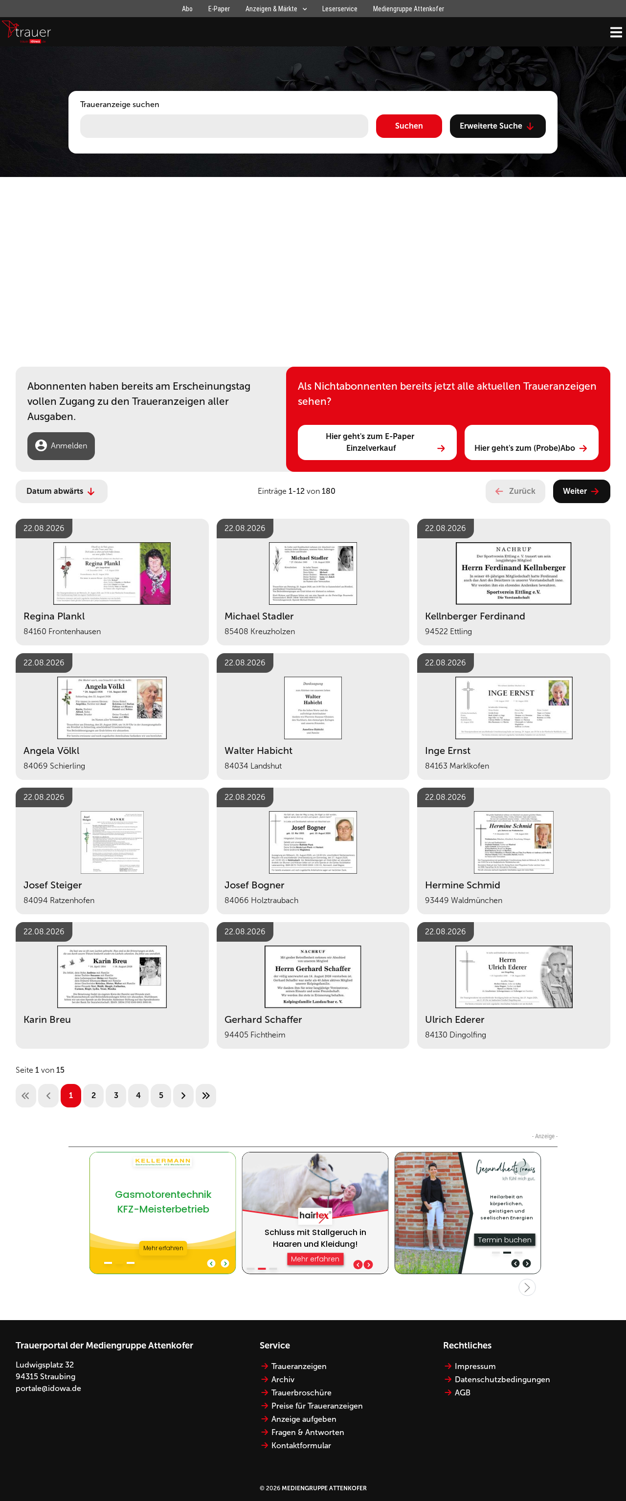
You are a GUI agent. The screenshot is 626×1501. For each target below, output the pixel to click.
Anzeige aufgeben (303, 1419)
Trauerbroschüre (301, 1393)
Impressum (475, 1366)
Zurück (522, 491)
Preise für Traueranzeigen (317, 1406)
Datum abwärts (54, 491)
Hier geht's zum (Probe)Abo (524, 448)
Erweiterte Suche (491, 126)
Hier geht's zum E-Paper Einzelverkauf (371, 442)
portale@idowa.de (48, 1388)
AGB (462, 1393)
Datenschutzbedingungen (502, 1379)
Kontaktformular (301, 1445)
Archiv (282, 1379)
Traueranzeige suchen (119, 104)
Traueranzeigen (299, 1366)
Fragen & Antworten (307, 1432)
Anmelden (69, 445)
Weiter (575, 491)
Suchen (409, 126)
